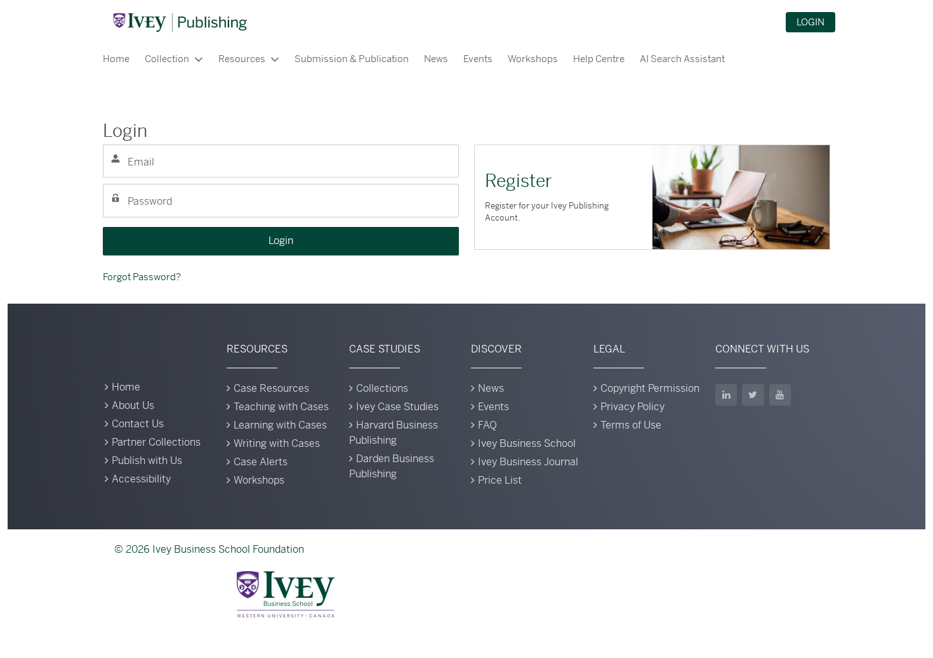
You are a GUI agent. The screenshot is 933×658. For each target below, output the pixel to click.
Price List (500, 480)
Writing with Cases (277, 443)
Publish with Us (147, 460)
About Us (133, 405)
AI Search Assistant (682, 59)
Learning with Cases (280, 425)
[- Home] (179, 22)
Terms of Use (630, 425)
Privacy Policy (632, 406)
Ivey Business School (527, 443)
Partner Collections (156, 442)
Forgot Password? (142, 277)
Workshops (533, 59)
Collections (382, 388)
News (436, 59)
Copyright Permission (649, 388)
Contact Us (138, 423)
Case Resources (271, 388)
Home (116, 59)
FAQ (487, 425)
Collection (167, 59)
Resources (241, 59)
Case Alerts (261, 461)
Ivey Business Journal (528, 461)
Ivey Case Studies (397, 406)
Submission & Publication (351, 59)
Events (478, 59)
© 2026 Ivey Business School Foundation (209, 549)
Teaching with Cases (281, 406)
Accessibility (141, 479)
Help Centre (599, 59)
